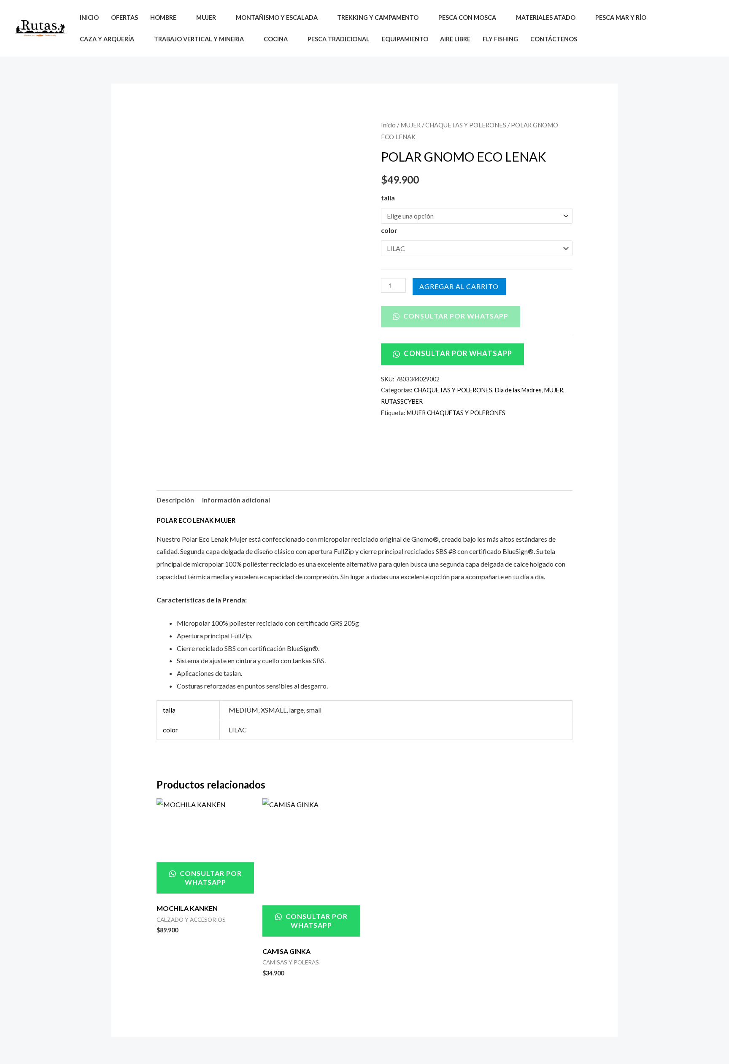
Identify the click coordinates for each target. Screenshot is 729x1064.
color (389, 230)
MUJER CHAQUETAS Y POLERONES (456, 412)
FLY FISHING (500, 39)
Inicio (388, 125)
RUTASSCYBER (402, 401)
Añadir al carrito (459, 286)
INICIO (89, 17)
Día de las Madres (518, 390)
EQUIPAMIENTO (405, 39)
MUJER (410, 125)
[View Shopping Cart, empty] (707, 28)
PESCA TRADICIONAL (339, 39)
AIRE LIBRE (455, 39)
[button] (688, 28)
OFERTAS (124, 17)
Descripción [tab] (175, 500)
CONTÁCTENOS (553, 39)
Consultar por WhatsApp (455, 316)
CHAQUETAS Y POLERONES (465, 125)
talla (388, 198)
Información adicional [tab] (236, 500)
